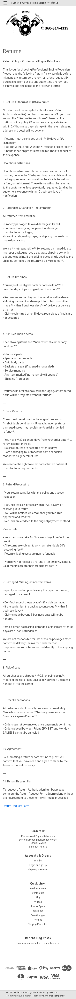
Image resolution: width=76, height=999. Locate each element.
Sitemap (52, 992)
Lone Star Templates (54, 996)
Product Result (38, 888)
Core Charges (38, 915)
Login (32, 865)
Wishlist (38, 860)
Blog (38, 897)
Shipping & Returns (38, 869)
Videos (38, 902)
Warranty (38, 911)
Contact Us (38, 893)
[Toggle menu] (5, 5)
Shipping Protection (38, 924)
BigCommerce (24, 996)
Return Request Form (16, 805)
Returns (38, 919)
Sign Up (54, 2)
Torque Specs (38, 906)
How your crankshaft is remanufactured (38, 943)
